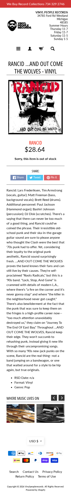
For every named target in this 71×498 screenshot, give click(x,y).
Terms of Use (47, 476)
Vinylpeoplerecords (34, 486)
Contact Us (30, 471)
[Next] (61, 398)
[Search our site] (53, 49)
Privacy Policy (52, 471)
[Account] (30, 49)
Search (14, 471)
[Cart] (41, 49)
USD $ (33, 441)
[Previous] (54, 398)
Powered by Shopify (35, 490)
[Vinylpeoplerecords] (19, 26)
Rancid (35, 142)
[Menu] (18, 49)
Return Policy (24, 476)
